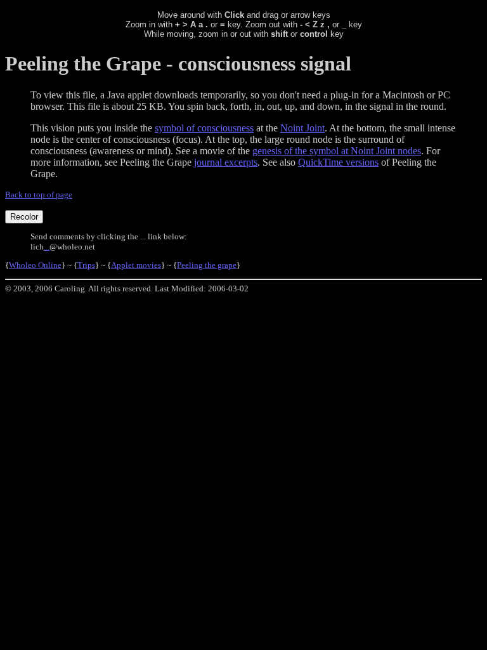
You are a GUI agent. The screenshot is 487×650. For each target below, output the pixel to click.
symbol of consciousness (204, 128)
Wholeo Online (35, 265)
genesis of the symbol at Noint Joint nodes (336, 150)
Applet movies (136, 265)
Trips (86, 265)
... (46, 246)
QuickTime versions (338, 162)
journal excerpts (225, 162)
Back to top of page (38, 194)
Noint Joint (302, 128)
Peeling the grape (207, 265)
